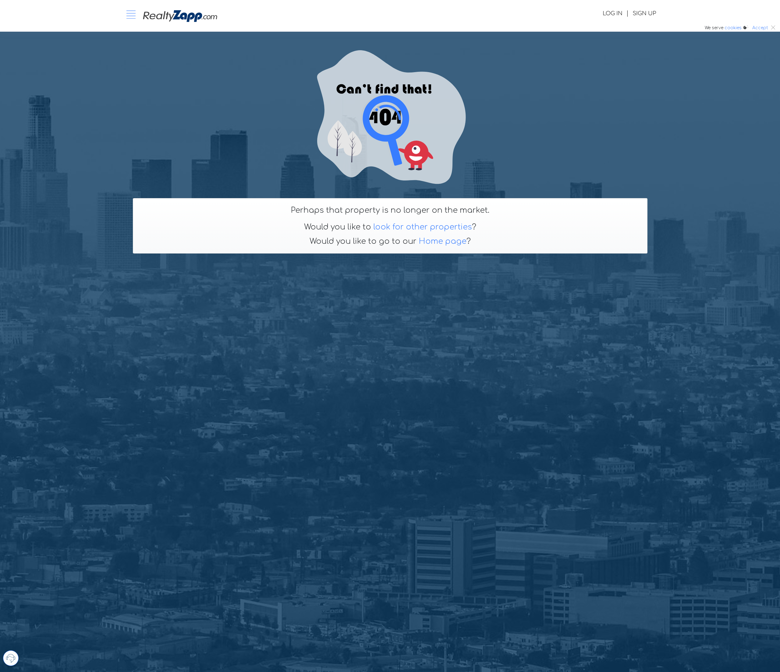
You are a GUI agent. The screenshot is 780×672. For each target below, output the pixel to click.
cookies (733, 28)
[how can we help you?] (11, 658)
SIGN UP (644, 13)
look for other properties (422, 227)
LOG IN (612, 13)
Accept (760, 28)
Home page (442, 241)
